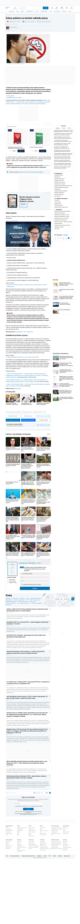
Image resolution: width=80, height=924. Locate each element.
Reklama (60, 855)
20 (63, 238)
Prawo (36, 11)
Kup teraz (21, 150)
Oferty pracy (8, 604)
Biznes (22, 11)
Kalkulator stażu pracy (44, 847)
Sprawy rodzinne (32, 827)
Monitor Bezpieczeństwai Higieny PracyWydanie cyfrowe (29, 199)
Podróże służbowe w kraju (56, 841)
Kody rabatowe (65, 844)
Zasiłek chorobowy (58, 223)
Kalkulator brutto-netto (59, 180)
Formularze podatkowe (67, 847)
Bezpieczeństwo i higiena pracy (61, 207)
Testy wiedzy (19, 851)
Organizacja (8, 841)
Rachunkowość (8, 829)
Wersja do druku (14, 416)
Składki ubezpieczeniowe (56, 844)
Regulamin (39, 855)
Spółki (41, 829)
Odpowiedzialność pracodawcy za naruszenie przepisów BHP (23, 357)
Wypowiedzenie (9, 599)
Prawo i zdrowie (31, 836)
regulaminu (28, 806)
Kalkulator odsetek (43, 845)
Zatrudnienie (22, 598)
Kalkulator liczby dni (58, 175)
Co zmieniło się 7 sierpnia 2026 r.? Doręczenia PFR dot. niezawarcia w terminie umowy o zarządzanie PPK (63, 141)
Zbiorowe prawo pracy (22, 601)
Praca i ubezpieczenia (44, 830)
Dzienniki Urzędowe (32, 844)
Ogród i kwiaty (65, 833)
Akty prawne (31, 839)
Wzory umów (65, 845)
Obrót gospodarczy (9, 830)
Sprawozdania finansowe (56, 833)
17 (55, 238)
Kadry (17, 11)
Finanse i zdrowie (43, 834)
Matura (18, 848)
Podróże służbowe (54, 845)
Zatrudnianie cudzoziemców (60, 353)
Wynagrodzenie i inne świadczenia (24, 331)
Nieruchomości (57, 11)
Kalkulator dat (57, 176)
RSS (49, 855)
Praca (30, 833)
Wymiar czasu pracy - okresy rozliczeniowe (63, 221)
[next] (50, 793)
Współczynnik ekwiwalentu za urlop (61, 214)
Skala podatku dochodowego (56, 848)
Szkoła (18, 843)
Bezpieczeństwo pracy (22, 14)
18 (58, 238)
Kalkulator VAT (42, 844)
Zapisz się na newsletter (45, 416)
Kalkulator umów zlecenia (59, 182)
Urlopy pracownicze (58, 205)
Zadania (7, 844)
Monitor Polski (31, 843)
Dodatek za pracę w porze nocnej (61, 218)
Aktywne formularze (61, 198)
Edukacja (64, 11)
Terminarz (59, 235)
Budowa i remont (66, 831)
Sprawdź (23, 205)
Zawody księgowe (9, 833)
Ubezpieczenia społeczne (19, 599)
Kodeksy (30, 848)
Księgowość (11, 11)
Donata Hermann (13, 27)
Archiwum (64, 843)
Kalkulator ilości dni (43, 843)
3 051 (47, 792)
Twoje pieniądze (43, 11)
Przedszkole (19, 841)
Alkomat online (57, 196)
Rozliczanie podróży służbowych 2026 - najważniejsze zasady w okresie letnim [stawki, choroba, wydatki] (62, 157)
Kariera (45, 855)
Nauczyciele (19, 844)
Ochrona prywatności (15, 855)
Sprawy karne (31, 829)
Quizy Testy (56, 228)
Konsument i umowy (32, 830)
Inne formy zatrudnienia (11, 603)
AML (52, 834)
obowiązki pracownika (37, 412)
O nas (7, 855)
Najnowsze (64, 128)
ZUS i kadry (8, 831)
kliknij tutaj (34, 814)
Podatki (7, 827)
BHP (16, 14)
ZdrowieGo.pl (65, 841)
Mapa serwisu (67, 855)
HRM (31, 599)
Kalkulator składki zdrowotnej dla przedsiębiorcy (61, 188)
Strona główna (8, 14)
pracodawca (46, 165)
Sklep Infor (31, 834)
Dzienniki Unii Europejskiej (33, 845)
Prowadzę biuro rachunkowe (56, 829)
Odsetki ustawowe (54, 847)
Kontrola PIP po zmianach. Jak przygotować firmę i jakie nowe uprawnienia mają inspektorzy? (63, 134)
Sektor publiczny (29, 11)
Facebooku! (18, 388)
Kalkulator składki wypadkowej (60, 190)
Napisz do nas (29, 416)
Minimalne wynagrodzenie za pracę (61, 216)
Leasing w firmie (43, 833)
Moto (51, 11)
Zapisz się (28, 809)
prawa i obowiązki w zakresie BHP (13, 412)
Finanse (64, 830)
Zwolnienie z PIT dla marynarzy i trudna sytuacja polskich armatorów (62, 167)
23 (71, 238)
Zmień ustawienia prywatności (28, 855)
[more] (44, 412)
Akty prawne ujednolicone (33, 847)
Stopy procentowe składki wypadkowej (62, 211)
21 (66, 238)
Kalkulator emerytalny (58, 194)
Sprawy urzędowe (32, 831)
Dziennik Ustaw (31, 841)
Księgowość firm (9, 825)
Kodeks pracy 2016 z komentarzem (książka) (31, 172)
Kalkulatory (59, 173)
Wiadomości (8, 598)
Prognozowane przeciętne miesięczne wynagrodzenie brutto (62, 226)
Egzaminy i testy (20, 845)
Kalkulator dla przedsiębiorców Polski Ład (63, 185)
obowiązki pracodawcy (27, 412)
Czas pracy (56, 200)
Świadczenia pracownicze (36, 598)
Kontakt (54, 855)
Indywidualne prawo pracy (11, 601)
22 (68, 238)
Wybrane (69, 128)
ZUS (18, 603)
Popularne (58, 128)
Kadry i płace (8, 847)
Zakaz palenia (10, 95)
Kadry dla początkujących (36, 603)
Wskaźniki (59, 209)
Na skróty (65, 839)
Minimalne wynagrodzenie (56, 843)
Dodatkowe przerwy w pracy (14, 97)
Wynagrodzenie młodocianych (60, 219)
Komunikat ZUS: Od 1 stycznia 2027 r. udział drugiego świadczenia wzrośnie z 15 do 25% (63, 131)
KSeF (70, 11)
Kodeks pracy (15, 598)
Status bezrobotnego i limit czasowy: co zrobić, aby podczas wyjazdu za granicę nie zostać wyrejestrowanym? (63, 137)
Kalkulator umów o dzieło (59, 183)
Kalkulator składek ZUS (59, 192)
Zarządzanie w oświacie (21, 847)
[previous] (34, 793)
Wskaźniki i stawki (55, 839)
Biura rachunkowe (55, 825)
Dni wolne (55, 280)
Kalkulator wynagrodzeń (59, 178)
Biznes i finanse (43, 827)
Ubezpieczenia (32, 601)
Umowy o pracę (57, 201)
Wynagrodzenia (57, 203)
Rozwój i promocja (9, 845)
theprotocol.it (65, 848)
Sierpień (65, 235)
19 (60, 238)
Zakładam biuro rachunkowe (56, 827)
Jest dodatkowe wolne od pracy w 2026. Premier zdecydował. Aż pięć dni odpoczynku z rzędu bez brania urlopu (62, 144)
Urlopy (27, 598)
